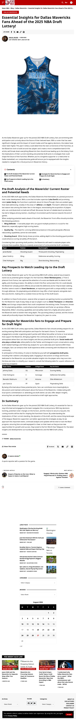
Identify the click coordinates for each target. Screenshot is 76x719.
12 (33, 624)
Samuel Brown (13, 37)
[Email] (17, 32)
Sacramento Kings (32, 571)
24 (22, 635)
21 (43, 630)
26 (33, 635)
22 (48, 630)
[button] (69, 714)
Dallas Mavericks (10, 12)
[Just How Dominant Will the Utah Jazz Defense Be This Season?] (51, 540)
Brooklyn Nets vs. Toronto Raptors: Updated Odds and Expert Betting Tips (32, 548)
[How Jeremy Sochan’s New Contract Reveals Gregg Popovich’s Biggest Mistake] (51, 559)
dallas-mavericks (15, 439)
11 (27, 624)
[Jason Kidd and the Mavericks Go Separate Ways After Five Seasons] (10, 665)
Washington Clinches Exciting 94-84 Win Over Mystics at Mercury (31, 529)
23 (54, 630)
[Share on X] (14, 32)
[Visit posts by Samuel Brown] (5, 39)
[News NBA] (10, 2)
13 (38, 624)
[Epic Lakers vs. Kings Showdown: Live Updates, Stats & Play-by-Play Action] (51, 569)
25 (27, 635)
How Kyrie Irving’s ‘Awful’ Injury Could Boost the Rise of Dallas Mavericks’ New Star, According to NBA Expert (47, 677)
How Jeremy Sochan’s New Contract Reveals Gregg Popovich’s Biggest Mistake (31, 558)
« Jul (21, 646)
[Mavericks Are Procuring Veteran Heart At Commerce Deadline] (28, 665)
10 (22, 624)
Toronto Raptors (32, 551)
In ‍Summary (45, 179)
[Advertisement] (34, 507)
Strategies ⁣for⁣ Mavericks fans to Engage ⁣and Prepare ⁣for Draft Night (54, 175)
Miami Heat (23, 533)
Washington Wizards (33, 533)
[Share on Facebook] (11, 32)
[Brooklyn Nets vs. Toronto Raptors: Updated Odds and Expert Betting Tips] (51, 550)
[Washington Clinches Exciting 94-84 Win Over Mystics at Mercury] (51, 531)
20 (38, 630)
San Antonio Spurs (32, 563)
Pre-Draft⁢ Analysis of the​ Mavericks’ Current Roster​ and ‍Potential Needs (19, 175)
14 (43, 624)
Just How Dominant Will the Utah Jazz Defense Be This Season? (32, 539)
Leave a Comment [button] (65, 487)
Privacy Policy (12, 716)
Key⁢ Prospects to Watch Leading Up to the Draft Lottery (18, 180)
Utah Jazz (29, 542)
